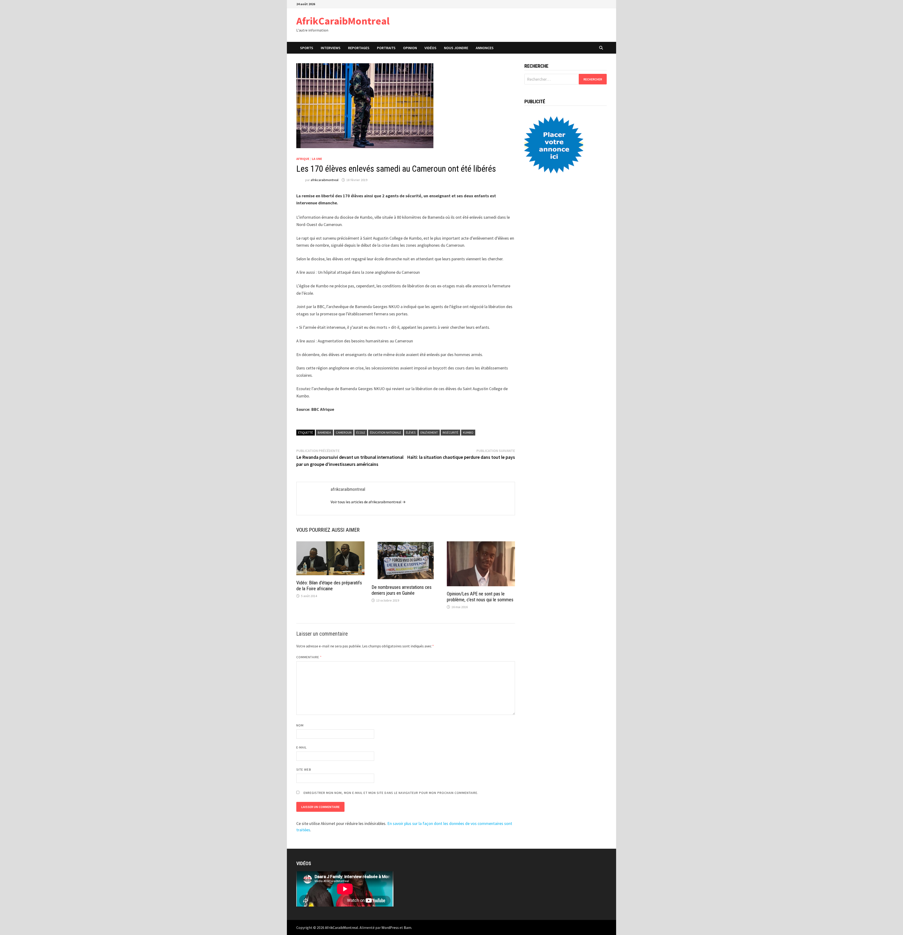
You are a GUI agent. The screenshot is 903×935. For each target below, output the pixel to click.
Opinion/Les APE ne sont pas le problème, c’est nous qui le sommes (480, 596)
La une (317, 159)
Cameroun (344, 432)
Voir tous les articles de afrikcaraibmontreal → (368, 501)
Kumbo (468, 432)
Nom (300, 725)
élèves (411, 432)
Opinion (410, 47)
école (360, 432)
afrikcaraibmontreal (324, 180)
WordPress (390, 927)
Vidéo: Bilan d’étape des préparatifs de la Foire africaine (329, 585)
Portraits (386, 47)
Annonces (485, 47)
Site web (303, 769)
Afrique (302, 159)
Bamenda (324, 432)
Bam (407, 927)
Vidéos (430, 47)
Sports (306, 47)
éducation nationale (385, 432)
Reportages (358, 47)
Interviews (331, 47)
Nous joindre (456, 47)
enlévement (429, 432)
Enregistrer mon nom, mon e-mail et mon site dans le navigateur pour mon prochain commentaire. (391, 793)
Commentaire (309, 657)
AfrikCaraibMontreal (343, 20)
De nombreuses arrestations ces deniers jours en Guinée (402, 590)
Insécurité (450, 432)
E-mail (301, 747)
